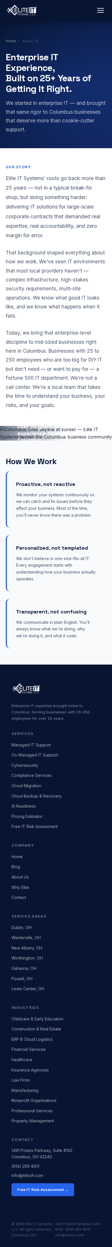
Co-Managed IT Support (34, 754)
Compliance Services (31, 775)
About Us (20, 877)
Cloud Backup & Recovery (36, 796)
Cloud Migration (26, 785)
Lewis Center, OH (27, 988)
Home (11, 40)
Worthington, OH (27, 957)
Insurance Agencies (30, 1070)
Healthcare (21, 1059)
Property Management (32, 1120)
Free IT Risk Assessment (34, 826)
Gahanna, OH (23, 968)
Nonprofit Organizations (34, 1100)
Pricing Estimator (27, 816)
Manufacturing (24, 1090)
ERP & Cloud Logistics (32, 1039)
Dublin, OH (21, 927)
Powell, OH (21, 978)
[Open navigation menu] (100, 10)
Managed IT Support (31, 744)
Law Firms (20, 1080)
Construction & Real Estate (36, 1028)
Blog (15, 866)
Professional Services (32, 1110)
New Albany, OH (26, 947)
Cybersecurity (24, 765)
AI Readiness (23, 806)
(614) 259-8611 (25, 1166)
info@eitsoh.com (27, 1175)
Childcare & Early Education (37, 1018)
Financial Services (28, 1049)
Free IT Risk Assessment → (42, 1189)
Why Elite (20, 887)
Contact (18, 897)
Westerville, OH (26, 937)
